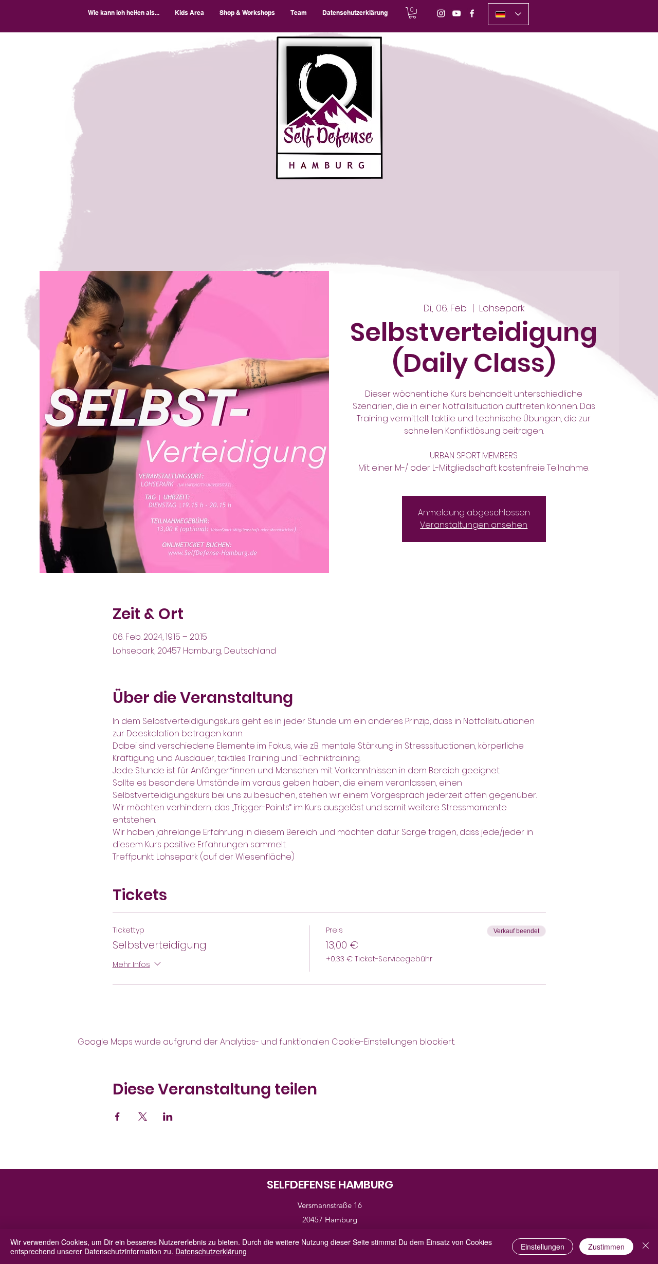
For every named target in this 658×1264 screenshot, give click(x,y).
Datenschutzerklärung (211, 1251)
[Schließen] (645, 1246)
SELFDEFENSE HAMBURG (330, 1185)
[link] (412, 12)
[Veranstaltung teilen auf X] (143, 1116)
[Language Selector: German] (508, 14)
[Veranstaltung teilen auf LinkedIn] (168, 1116)
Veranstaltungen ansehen (473, 525)
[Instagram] (441, 13)
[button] (247, 13)
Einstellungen (542, 1246)
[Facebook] (472, 13)
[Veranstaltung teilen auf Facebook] (117, 1116)
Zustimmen (606, 1246)
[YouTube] (456, 13)
